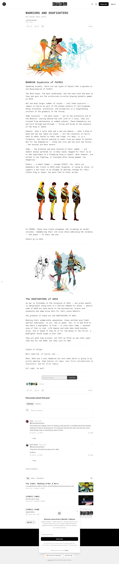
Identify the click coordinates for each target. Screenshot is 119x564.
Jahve (31, 421)
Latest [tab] (33, 478)
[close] (77, 511)
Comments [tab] (30, 404)
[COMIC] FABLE (33, 496)
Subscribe (103, 4)
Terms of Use (68, 543)
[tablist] (34, 404)
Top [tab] (28, 478)
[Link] (23, 82)
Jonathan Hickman (31, 20)
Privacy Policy (73, 545)
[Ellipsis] (92, 420)
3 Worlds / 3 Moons (39, 488)
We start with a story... (33, 499)
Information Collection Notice (59, 545)
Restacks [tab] (38, 404)
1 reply (34, 438)
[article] (59, 487)
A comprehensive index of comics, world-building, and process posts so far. (50, 486)
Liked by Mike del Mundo (38, 423)
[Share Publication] (96, 4)
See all (29, 522)
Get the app (68, 555)
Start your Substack (54, 555)
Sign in (113, 4)
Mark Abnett (34, 445)
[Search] (92, 4)
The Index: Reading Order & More (42, 483)
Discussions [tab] (39, 478)
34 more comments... (32, 469)
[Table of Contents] (2, 282)
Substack (50, 560)
